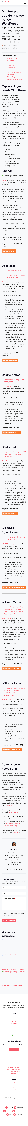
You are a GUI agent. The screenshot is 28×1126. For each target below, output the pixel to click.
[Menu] (25, 3)
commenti (16, 832)
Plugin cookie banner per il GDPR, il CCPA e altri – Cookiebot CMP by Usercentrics (15, 454)
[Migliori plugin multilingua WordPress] (14, 962)
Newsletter (14, 1085)
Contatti (14, 1089)
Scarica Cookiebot (10, 513)
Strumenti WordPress (14, 1071)
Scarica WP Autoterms (11, 668)
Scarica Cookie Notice (11, 432)
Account (14, 1087)
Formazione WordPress (14, 1069)
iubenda (9, 63)
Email (5, 893)
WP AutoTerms (12, 74)
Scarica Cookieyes (10, 360)
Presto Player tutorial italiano (10, 954)
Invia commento (9, 920)
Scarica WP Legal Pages (11, 750)
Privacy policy (17, 1099)
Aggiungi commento (9, 898)
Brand (14, 1021)
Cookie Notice (11, 67)
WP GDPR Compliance (14, 72)
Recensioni (14, 1073)
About (14, 1017)
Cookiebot (5, 461)
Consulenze (14, 1083)
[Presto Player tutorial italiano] (14, 946)
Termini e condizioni (7, 1099)
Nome (5, 888)
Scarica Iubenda (9, 251)
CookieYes (10, 65)
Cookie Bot (10, 70)
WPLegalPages (12, 77)
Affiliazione (14, 1023)
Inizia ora (14, 1049)
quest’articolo (13, 812)
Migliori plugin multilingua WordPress (13, 969)
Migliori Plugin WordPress (10, 48)
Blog (14, 1019)
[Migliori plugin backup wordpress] (14, 978)
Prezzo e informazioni (14, 1067)
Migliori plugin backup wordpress (12, 985)
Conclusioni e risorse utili (15, 79)
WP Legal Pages (7, 699)
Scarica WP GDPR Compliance (13, 587)
